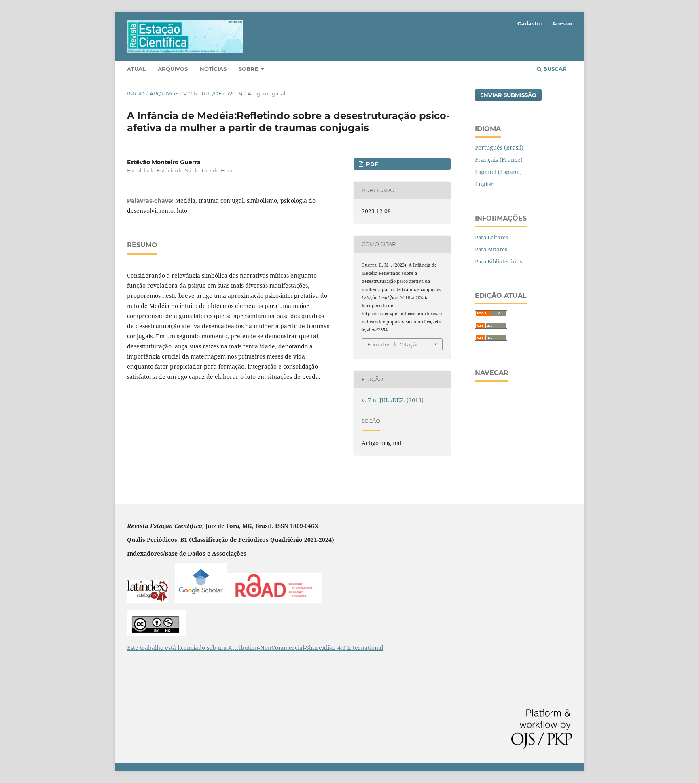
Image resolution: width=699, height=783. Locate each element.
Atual (136, 69)
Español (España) (498, 172)
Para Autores (491, 249)
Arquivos (173, 69)
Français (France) (499, 159)
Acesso (562, 23)
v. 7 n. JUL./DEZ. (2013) (212, 93)
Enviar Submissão (508, 95)
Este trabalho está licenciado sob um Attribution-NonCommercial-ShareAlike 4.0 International (255, 647)
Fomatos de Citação (393, 344)
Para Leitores (491, 237)
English (485, 184)
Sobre (249, 69)
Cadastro (530, 23)
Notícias (213, 69)
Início (135, 93)
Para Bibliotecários (498, 261)
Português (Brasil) (499, 147)
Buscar (554, 69)
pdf (371, 164)
